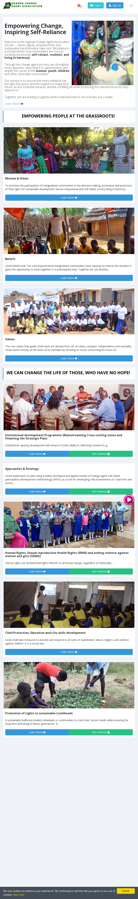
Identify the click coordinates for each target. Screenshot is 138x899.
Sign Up (116, 5)
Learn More (12, 104)
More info (18, 894)
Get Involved (99, 453)
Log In (97, 5)
